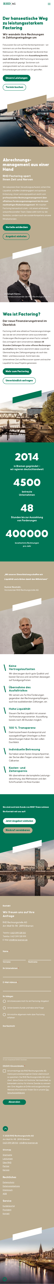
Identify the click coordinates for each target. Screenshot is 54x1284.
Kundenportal (9, 1206)
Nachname (32, 962)
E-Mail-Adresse (10, 982)
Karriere (6, 1170)
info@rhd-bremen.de (18, 940)
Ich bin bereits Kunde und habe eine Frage (25, 1008)
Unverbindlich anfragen (19, 380)
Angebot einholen (16, 236)
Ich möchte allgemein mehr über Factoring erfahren (26, 1016)
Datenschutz (8, 1182)
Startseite (7, 1155)
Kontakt (6, 1214)
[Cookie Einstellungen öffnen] (5, 1281)
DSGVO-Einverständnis (14, 1066)
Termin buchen (14, 87)
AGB (5, 1194)
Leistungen (8, 1159)
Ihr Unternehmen (11, 968)
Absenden (14, 1102)
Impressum (8, 1190)
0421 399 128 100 (18, 933)
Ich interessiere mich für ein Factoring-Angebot (28, 1001)
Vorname (6, 962)
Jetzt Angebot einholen (19, 821)
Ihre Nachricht (9, 1026)
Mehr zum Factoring (17, 371)
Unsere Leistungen (17, 78)
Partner (6, 1166)
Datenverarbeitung (11, 1186)
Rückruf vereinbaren (18, 830)
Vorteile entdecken (17, 227)
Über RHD (7, 1163)
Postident (7, 1210)
